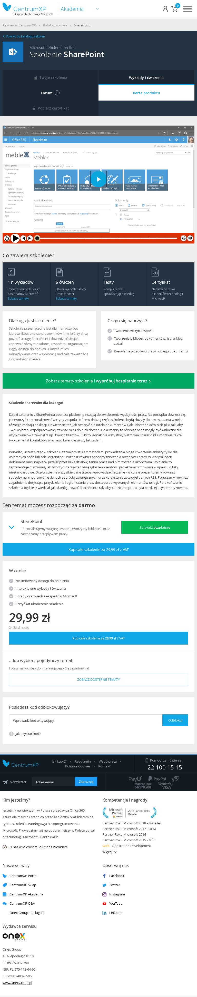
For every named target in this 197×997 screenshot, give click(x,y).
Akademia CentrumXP (19, 25)
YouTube (115, 903)
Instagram (117, 894)
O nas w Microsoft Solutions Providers (38, 847)
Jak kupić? (59, 761)
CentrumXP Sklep (22, 885)
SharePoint (82, 25)
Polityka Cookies (78, 766)
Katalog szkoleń (55, 25)
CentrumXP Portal (23, 876)
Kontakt (104, 766)
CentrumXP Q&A (22, 903)
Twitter (114, 885)
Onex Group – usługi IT (26, 913)
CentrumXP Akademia (26, 894)
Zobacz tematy (18, 298)
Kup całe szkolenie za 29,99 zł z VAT (98, 549)
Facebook (116, 876)
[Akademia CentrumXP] (28, 7)
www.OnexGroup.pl (17, 982)
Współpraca (108, 761)
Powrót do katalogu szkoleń (25, 36)
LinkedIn (116, 913)
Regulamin (83, 761)
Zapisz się (86, 781)
